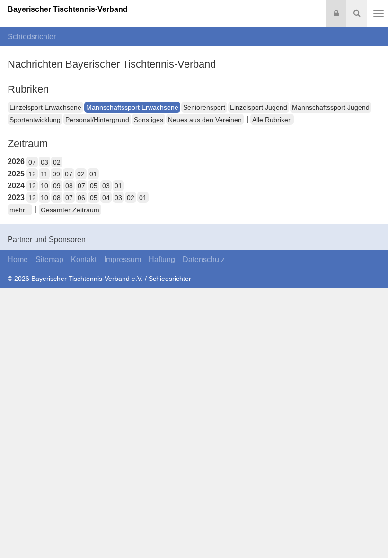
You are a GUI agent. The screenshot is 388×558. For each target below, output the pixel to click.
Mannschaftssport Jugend (331, 107)
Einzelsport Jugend (258, 107)
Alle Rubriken (272, 119)
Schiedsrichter (32, 37)
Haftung (162, 259)
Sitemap (49, 259)
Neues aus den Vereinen (205, 119)
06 (81, 197)
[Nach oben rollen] (369, 531)
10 (44, 186)
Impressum (122, 259)
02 (57, 162)
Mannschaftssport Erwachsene (132, 107)
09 (56, 174)
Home (18, 259)
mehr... (19, 210)
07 (32, 162)
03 (44, 162)
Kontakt (84, 259)
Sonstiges (148, 119)
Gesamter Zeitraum (70, 210)
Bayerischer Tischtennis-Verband (68, 9)
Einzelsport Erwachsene (45, 107)
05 (93, 186)
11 (44, 174)
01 (93, 174)
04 (106, 197)
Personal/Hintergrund (97, 119)
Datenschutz (204, 259)
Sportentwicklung (35, 119)
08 (69, 186)
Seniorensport (204, 107)
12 (32, 174)
